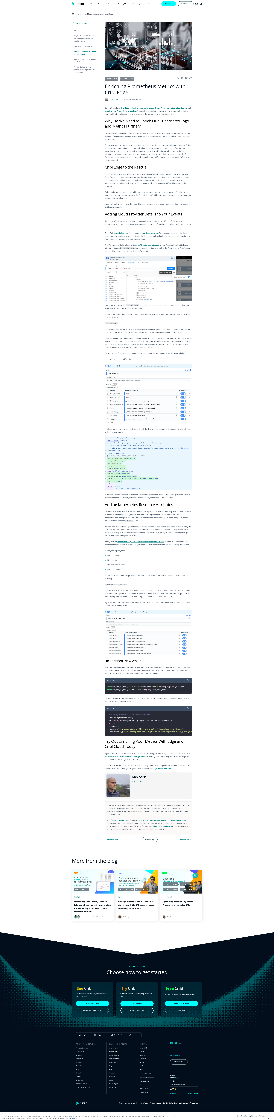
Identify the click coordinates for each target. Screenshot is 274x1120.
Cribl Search (79, 1059)
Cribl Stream (80, 1051)
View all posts (137, 782)
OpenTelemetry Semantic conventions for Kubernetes (140, 542)
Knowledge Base (114, 1051)
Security (142, 1062)
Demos (167, 4)
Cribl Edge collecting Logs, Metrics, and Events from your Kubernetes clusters (154, 108)
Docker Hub (113, 1087)
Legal (141, 1069)
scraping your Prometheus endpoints (121, 111)
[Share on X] (177, 78)
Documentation (114, 1059)
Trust (141, 1066)
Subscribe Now (178, 1062)
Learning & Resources (125, 4)
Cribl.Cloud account (181, 1003)
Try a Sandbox (137, 1003)
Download (181, 1010)
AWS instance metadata (148, 245)
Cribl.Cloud (79, 1066)
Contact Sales (144, 1092)
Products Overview (82, 1048)
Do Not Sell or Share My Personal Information (180, 1103)
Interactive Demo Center (92, 1010)
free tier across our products (154, 820)
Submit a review (193, 1093)
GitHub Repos (113, 1084)
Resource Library (114, 1055)
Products (101, 4)
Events (111, 1069)
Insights (78, 1077)
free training (120, 820)
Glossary (112, 1077)
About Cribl (143, 1048)
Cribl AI (78, 1073)
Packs (111, 1080)
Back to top (149, 840)
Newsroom (143, 1055)
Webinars (112, 1073)
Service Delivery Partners (83, 1087)
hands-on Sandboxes (163, 826)
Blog (79, 14)
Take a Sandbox (144, 1081)
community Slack (178, 820)
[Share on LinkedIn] (182, 78)
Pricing (138, 4)
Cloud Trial (143, 1085)
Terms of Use (143, 1103)
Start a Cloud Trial (137, 1010)
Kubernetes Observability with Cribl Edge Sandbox (126, 756)
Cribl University (113, 1048)
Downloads (112, 1062)
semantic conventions (149, 233)
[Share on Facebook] (186, 78)
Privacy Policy (73, 1118)
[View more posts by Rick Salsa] (118, 785)
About (145, 4)
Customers (111, 4)
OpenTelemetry (121, 233)
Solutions (91, 4)
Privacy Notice (155, 1103)
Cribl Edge (79, 1055)
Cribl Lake (79, 1062)
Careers (142, 1051)
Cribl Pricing (79, 1080)
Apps (77, 1069)
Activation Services (81, 1084)
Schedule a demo (92, 1003)
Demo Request (144, 1088)
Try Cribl (184, 4)
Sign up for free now (162, 768)
